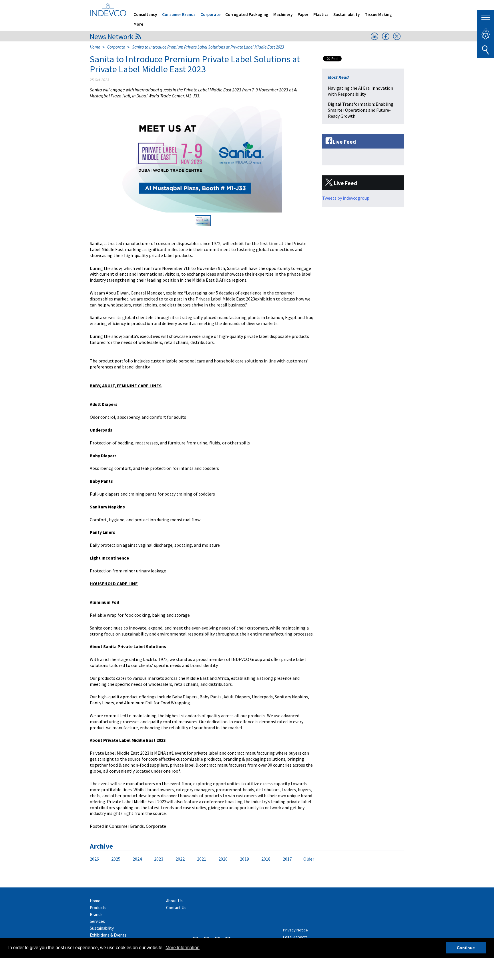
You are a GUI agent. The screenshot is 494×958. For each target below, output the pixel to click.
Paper (303, 14)
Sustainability (346, 14)
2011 (98, 859)
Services (97, 921)
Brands (96, 914)
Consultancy (145, 14)
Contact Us (176, 907)
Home (95, 47)
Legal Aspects (295, 936)
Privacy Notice (295, 930)
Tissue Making (378, 14)
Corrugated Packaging (246, 14)
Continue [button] (466, 947)
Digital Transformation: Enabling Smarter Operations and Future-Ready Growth (360, 110)
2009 (134, 859)
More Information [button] (183, 947)
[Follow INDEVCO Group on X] (397, 38)
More (138, 24)
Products (98, 907)
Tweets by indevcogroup (345, 198)
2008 (151, 859)
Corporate (210, 14)
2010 (116, 859)
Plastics (320, 14)
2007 (169, 859)
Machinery (283, 14)
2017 (287, 859)
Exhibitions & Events (108, 935)
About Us (174, 900)
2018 (265, 859)
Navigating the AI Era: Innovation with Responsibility (360, 91)
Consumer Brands (179, 14)
